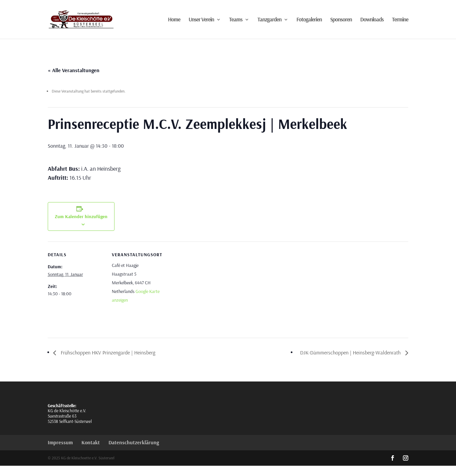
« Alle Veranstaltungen (73, 70)
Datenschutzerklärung (133, 442)
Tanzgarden (269, 20)
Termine (400, 20)
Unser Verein (201, 20)
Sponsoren (341, 20)
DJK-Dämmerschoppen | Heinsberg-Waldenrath (351, 352)
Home (174, 20)
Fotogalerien (309, 20)
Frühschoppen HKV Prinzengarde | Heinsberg (107, 352)
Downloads (372, 20)
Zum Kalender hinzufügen (81, 216)
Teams (235, 20)
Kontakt (90, 442)
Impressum (60, 442)
